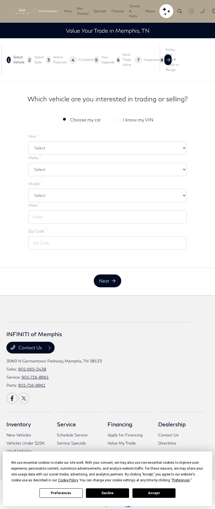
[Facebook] (12, 398)
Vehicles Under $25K (25, 443)
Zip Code (37, 230)
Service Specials (71, 443)
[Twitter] (23, 398)
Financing (120, 424)
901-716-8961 (35, 377)
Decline (107, 493)
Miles (34, 204)
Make (34, 157)
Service (66, 424)
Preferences (61, 493)
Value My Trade (122, 443)
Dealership (172, 424)
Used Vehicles (19, 451)
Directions (167, 443)
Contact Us (30, 347)
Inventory (18, 424)
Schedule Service (72, 434)
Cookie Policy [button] (68, 480)
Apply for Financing (125, 434)
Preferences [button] (181, 480)
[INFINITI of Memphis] (36, 11)
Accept (154, 493)
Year (33, 135)
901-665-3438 (32, 369)
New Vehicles (18, 434)
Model (35, 183)
